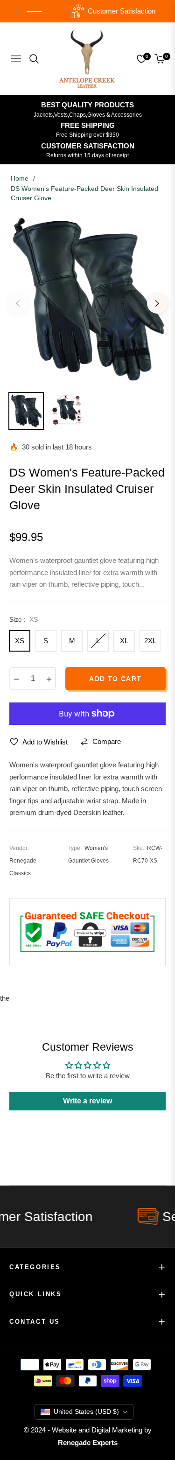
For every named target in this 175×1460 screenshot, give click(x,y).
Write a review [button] (87, 1101)
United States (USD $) (86, 1411)
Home (19, 178)
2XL (150, 641)
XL (124, 641)
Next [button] (157, 303)
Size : (23, 619)
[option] (87, 300)
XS (19, 641)
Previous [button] (17, 303)
